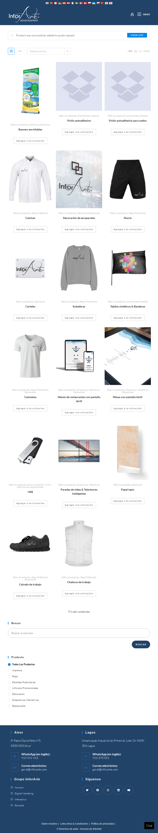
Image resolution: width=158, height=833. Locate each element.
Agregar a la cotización (30, 140)
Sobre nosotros (49, 823)
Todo (146, 51)
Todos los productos (19, 124)
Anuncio (19, 787)
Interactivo (20, 799)
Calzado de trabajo (30, 584)
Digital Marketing (24, 793)
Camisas (30, 218)
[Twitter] (87, 790)
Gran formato (84, 115)
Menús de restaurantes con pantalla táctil (79, 399)
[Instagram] (108, 790)
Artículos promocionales (33, 487)
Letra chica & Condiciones (74, 823)
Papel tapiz (127, 489)
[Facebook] (97, 790)
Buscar (141, 644)
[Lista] (19, 51)
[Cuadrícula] (11, 51)
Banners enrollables (30, 129)
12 (135, 51)
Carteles (30, 306)
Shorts (128, 218)
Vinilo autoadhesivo (79, 120)
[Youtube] (128, 790)
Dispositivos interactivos (88, 389)
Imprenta (95, 115)
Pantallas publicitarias (39, 124)
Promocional (140, 213)
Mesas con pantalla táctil (127, 397)
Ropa (34, 213)
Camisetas (30, 397)
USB (30, 491)
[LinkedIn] (118, 790)
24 (140, 51)
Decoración (82, 213)
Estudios (19, 805)
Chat (149, 825)
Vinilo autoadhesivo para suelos (128, 120)
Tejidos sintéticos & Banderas (127, 306)
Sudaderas (79, 306)
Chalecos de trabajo (79, 582)
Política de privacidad (102, 823)
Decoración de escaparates (79, 218)
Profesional (42, 213)
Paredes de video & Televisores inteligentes (79, 491)
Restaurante (94, 213)
